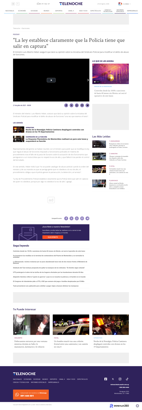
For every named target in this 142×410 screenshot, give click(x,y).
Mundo (46, 10)
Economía (22, 10)
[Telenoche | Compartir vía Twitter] (71, 105)
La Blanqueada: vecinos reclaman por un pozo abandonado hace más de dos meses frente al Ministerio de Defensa (50, 262)
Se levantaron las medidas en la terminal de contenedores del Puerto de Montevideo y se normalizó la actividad (48, 256)
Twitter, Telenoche (113, 379)
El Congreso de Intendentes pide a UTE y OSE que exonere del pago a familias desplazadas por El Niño (48, 281)
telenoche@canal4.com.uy (120, 384)
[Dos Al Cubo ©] (119, 407)
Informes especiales (120, 10)
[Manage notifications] (137, 405)
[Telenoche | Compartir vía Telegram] (87, 105)
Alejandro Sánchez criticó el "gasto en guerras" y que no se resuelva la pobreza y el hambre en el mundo (49, 277)
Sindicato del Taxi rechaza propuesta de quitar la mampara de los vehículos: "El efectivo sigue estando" (49, 268)
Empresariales (132, 10)
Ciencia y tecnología (107, 10)
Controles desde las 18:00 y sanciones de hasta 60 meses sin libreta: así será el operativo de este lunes (49, 251)
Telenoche (16, 28)
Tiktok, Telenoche (127, 379)
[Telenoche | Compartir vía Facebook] (66, 105)
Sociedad (34, 10)
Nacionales (9, 10)
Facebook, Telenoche (105, 379)
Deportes (58, 10)
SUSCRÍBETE (53, 237)
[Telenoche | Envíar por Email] (82, 105)
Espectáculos (95, 10)
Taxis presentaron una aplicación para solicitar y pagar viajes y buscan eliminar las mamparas (46, 286)
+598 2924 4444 (124, 387)
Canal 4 (71, 10)
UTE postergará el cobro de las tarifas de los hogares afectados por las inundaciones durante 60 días (48, 272)
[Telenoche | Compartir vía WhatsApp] (77, 105)
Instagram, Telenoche (120, 379)
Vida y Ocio (83, 10)
